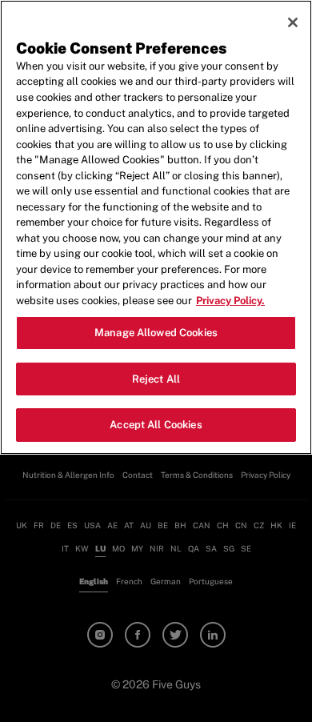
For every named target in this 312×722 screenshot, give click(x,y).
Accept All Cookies (156, 425)
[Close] (292, 22)
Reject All (156, 379)
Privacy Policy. (230, 301)
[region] (156, 227)
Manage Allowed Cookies (156, 333)
